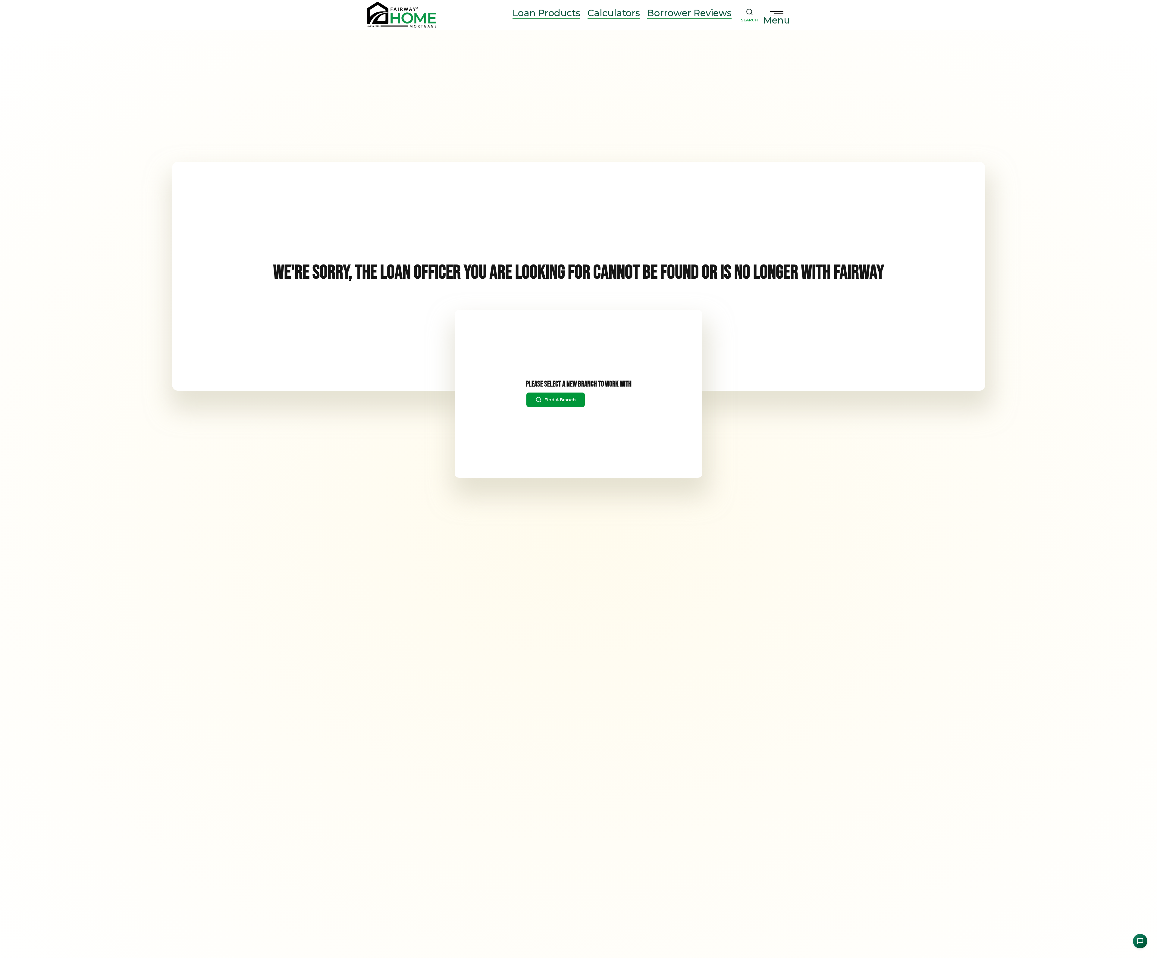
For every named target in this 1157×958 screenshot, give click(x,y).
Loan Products (546, 13)
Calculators (614, 13)
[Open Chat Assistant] (1140, 941)
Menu (776, 20)
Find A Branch (559, 399)
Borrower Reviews (689, 13)
